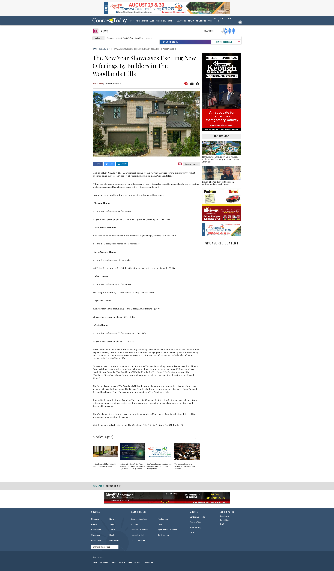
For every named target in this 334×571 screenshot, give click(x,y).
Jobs (152, 20)
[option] (106, 455)
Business (110, 38)
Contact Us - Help (197, 517)
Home (95, 562)
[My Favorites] (186, 84)
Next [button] (199, 438)
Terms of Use (195, 522)
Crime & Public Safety (124, 38)
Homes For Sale (138, 535)
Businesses (114, 540)
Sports (171, 20)
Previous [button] (195, 438)
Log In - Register (138, 540)
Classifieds (161, 20)
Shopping (95, 519)
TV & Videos (163, 535)
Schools (134, 524)
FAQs (192, 533)
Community (181, 20)
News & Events (142, 20)
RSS (222, 524)
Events (94, 524)
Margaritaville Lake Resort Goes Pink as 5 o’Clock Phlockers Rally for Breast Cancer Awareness (220, 159)
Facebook (224, 516)
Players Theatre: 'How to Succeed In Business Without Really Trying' (218, 183)
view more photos (191, 164)
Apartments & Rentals (167, 530)
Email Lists (224, 520)
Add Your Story (170, 42)
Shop (131, 20)
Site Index (104, 562)
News (104, 31)
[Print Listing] (192, 84)
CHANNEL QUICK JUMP (224, 42)
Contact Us (148, 562)
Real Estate (201, 20)
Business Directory (139, 519)
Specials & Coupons (139, 530)
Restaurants (163, 519)
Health (191, 20)
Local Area (139, 38)
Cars (160, 524)
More (210, 20)
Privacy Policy (195, 527)
